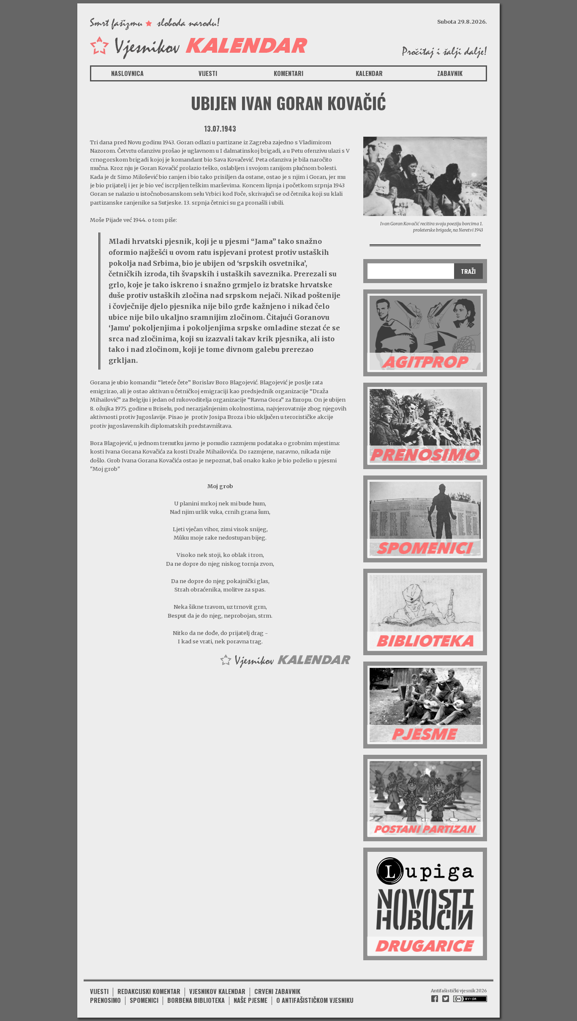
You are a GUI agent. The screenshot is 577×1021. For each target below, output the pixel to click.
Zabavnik (450, 73)
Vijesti (208, 73)
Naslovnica (127, 73)
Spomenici (144, 1000)
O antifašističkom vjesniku (315, 1000)
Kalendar (369, 73)
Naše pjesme (250, 1000)
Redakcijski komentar (148, 991)
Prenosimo (105, 1000)
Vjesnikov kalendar (217, 991)
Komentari (288, 73)
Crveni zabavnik (277, 991)
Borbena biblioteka (196, 1000)
